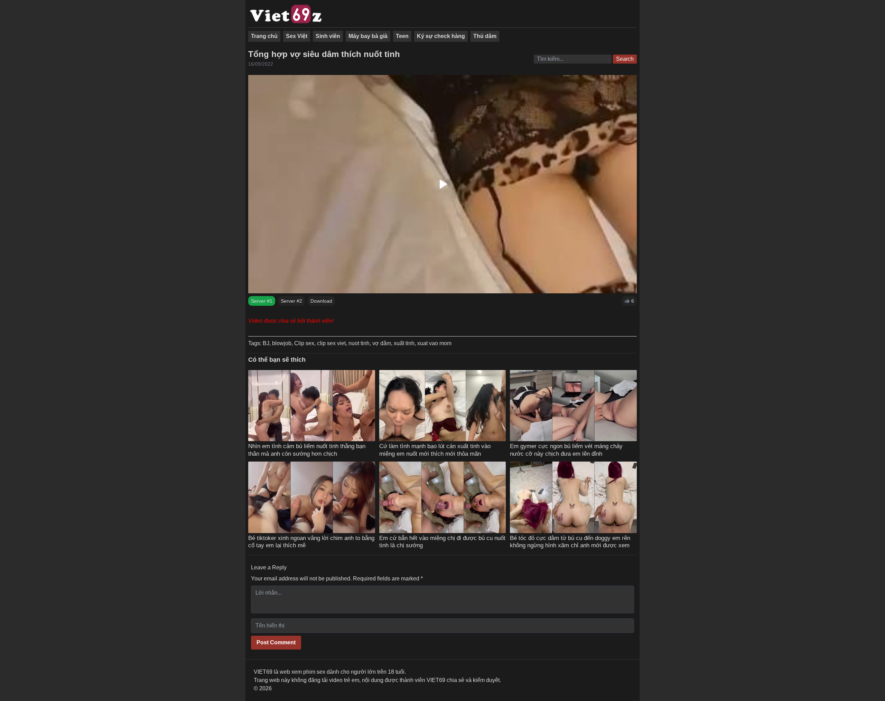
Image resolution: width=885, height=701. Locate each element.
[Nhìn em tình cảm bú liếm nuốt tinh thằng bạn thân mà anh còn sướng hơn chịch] (311, 406)
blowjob (281, 343)
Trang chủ (264, 36)
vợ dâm (381, 343)
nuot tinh (359, 343)
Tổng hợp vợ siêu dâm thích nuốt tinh (324, 54)
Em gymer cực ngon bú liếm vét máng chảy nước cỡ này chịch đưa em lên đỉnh (566, 450)
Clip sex (304, 343)
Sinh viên (328, 36)
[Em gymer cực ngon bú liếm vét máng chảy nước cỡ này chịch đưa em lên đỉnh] (573, 406)
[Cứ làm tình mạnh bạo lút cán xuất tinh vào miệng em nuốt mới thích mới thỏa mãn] (442, 405)
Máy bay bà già (368, 36)
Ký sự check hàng (441, 36)
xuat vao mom (434, 343)
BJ (266, 343)
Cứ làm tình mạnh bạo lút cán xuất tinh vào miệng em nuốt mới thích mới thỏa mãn (435, 450)
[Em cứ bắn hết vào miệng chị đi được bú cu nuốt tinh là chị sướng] (442, 497)
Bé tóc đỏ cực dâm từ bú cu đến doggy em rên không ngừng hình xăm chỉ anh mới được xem (570, 541)
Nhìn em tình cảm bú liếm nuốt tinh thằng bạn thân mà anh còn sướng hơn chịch (306, 450)
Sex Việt (296, 36)
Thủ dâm (484, 36)
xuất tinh (404, 343)
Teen (402, 36)
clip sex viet (331, 343)
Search (625, 59)
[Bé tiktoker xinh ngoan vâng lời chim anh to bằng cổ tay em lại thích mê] (311, 497)
